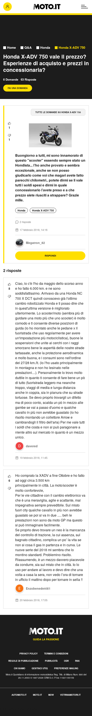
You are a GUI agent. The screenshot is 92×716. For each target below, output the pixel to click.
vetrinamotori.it (70, 694)
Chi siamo (19, 668)
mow (51, 694)
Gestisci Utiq (40, 668)
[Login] (7, 6)
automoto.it (19, 694)
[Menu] (84, 6)
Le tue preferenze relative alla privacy (28, 713)
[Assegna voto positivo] (9, 123)
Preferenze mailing (66, 668)
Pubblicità (51, 660)
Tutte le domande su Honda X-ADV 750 (58, 112)
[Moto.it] (46, 6)
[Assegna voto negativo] (9, 135)
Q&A (28, 47)
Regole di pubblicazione (23, 660)
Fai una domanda (18, 88)
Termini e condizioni (56, 653)
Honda (45, 47)
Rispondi (50, 255)
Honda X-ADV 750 (72, 47)
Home (11, 47)
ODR (66, 660)
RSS (77, 660)
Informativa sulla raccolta (19, 708)
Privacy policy (28, 653)
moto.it (37, 694)
